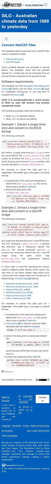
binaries (37, 88)
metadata (34, 326)
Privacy (26, 425)
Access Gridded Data (34, 4)
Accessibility (7, 430)
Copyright (6, 425)
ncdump (14, 323)
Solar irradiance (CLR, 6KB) (18, 298)
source (18, 94)
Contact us (42, 399)
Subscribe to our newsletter (25, 399)
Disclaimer (17, 425)
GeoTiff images (13, 62)
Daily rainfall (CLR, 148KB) (18, 289)
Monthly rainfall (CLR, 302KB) (19, 292)
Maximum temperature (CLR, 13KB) (22, 283)
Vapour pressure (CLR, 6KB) (18, 295)
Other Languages (10, 435)
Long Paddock (8, 4)
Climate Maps (22, 278)
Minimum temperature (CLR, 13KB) (22, 286)
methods (32, 186)
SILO (19, 4)
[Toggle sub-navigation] (6, 38)
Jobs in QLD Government (38, 430)
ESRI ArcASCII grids (15, 59)
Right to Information (40, 425)
